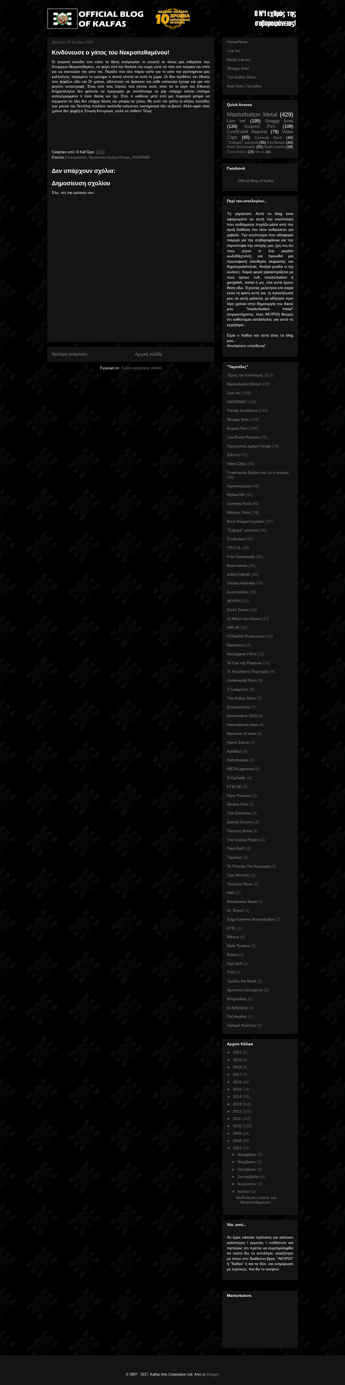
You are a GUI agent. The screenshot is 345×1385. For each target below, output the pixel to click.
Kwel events (274, 147)
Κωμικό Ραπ (259, 126)
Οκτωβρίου (247, 1169)
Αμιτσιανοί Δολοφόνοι (245, 990)
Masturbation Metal (252, 114)
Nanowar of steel (241, 733)
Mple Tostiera (238, 946)
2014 (238, 1096)
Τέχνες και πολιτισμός (245, 375)
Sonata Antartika (241, 583)
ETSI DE (234, 786)
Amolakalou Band (242, 901)
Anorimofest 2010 (242, 716)
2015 (238, 1089)
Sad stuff (234, 963)
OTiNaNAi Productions (246, 636)
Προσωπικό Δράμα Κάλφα (109, 157)
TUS (230, 972)
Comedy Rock (268, 137)
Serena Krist (237, 804)
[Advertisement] (131, 329)
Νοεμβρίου (247, 1162)
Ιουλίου (244, 1191)
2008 (238, 1141)
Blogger (212, 1374)
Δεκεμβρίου (247, 1154)
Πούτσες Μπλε (239, 831)
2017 (238, 1074)
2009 (238, 1133)
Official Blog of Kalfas (256, 181)
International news (242, 724)
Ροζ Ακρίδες (237, 1016)
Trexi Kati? (236, 848)
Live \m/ (233, 51)
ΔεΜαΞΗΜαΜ (238, 574)
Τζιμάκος (234, 857)
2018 (238, 1067)
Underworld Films (242, 680)
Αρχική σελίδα (148, 354)
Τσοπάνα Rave (239, 884)
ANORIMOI (141, 157)
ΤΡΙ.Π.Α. (234, 548)
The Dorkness (239, 813)
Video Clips (236, 463)
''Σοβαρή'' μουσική (242, 142)
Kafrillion (234, 751)
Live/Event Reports (247, 131)
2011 (237, 1118)
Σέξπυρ (233, 454)
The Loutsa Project (243, 840)
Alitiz (231, 892)
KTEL (231, 928)
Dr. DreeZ (235, 910)
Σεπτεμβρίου (248, 1176)
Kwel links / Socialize (244, 86)
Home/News (237, 42)
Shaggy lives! (238, 68)
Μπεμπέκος (237, 999)
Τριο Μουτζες (238, 875)
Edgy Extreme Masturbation (250, 919)
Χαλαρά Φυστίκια (241, 1025)
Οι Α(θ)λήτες (237, 1008)
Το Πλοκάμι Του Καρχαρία (248, 866)
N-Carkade (236, 778)
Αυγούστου (247, 1184)
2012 (238, 1111)
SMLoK (259, 151)
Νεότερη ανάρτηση (69, 354)
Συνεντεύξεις (237, 152)
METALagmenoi (240, 769)
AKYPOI (234, 601)
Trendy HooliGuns (242, 410)
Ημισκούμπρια (239, 486)
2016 (238, 1082)
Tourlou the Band (241, 981)
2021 (238, 1052)
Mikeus (233, 937)
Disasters (235, 645)
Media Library (238, 59)
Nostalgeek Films (241, 654)
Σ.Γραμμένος (238, 689)
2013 (238, 1104)
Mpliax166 (235, 494)
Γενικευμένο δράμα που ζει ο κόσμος (258, 472)
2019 (238, 1060)
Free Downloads (241, 147)
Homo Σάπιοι (238, 742)
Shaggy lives (279, 121)
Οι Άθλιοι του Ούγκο (244, 618)
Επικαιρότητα (76, 157)
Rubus (232, 954)
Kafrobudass (238, 760)
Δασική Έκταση (240, 822)
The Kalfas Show (241, 77)
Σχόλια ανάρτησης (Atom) (141, 368)
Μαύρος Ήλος (239, 512)
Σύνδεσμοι (276, 142)
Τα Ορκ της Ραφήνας (244, 663)
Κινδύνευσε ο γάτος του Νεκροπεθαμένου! (256, 1199)
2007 (238, 1148)
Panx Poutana (239, 795)
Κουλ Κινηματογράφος (246, 521)
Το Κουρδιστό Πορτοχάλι (248, 671)
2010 (238, 1126)
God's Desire (238, 610)
